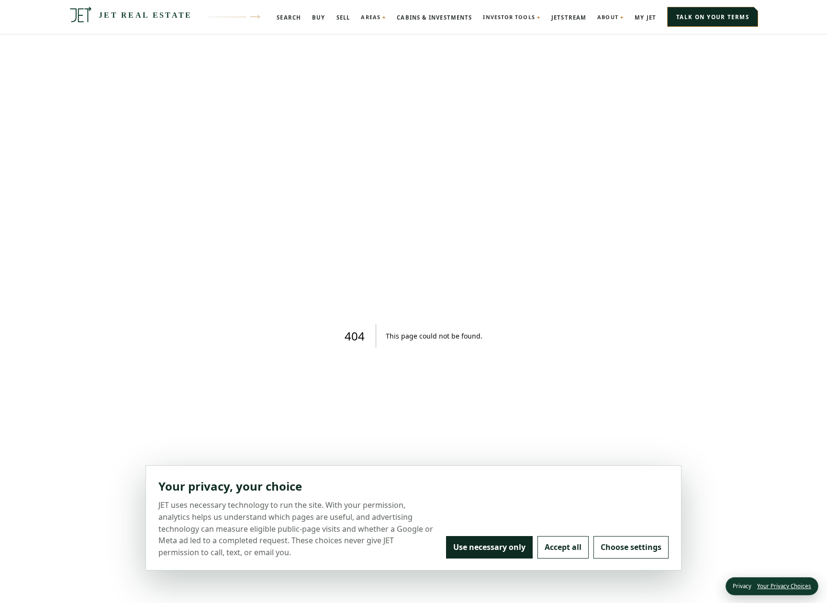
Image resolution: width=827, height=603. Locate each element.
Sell (343, 17)
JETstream (568, 17)
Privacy (742, 586)
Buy (318, 17)
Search (289, 17)
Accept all (563, 547)
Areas (370, 17)
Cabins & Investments (434, 17)
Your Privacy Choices (784, 586)
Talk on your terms (712, 17)
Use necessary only (489, 547)
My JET (645, 17)
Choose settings (631, 547)
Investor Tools (509, 17)
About (607, 17)
